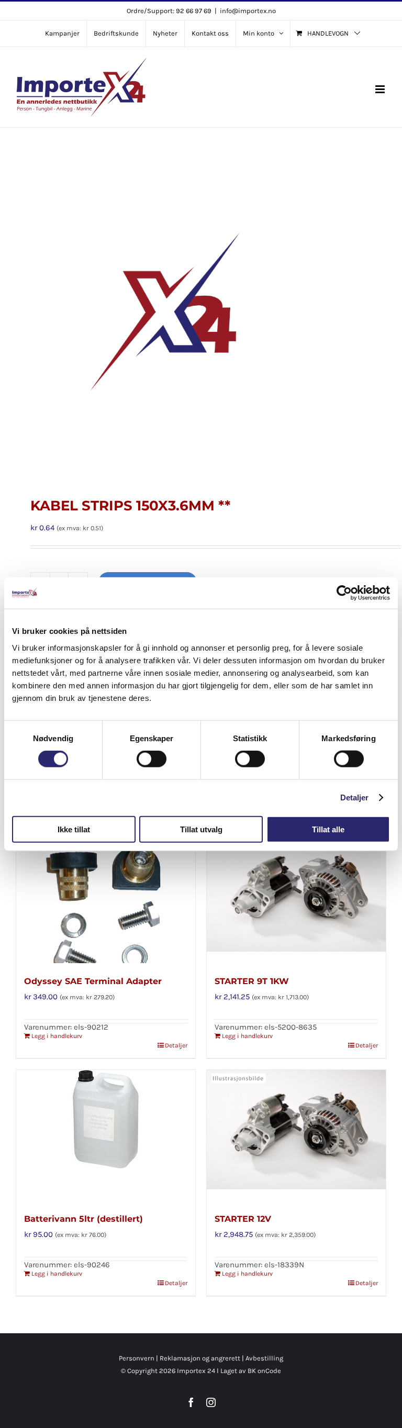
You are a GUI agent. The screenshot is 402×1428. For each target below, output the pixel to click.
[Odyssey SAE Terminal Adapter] (105, 897)
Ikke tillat (74, 828)
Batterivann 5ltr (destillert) (83, 1219)
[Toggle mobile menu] (380, 89)
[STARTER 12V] (296, 1135)
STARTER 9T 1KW (252, 981)
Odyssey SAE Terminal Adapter (93, 981)
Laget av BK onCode (250, 1371)
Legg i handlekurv (56, 1036)
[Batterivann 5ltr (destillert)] (105, 1135)
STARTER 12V (243, 1219)
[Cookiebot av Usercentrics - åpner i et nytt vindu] (344, 593)
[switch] (151, 759)
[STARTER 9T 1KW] (296, 897)
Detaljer (354, 797)
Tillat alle (328, 828)
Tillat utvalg (201, 828)
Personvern (136, 1358)
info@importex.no (248, 11)
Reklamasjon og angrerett (200, 1358)
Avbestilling (264, 1358)
